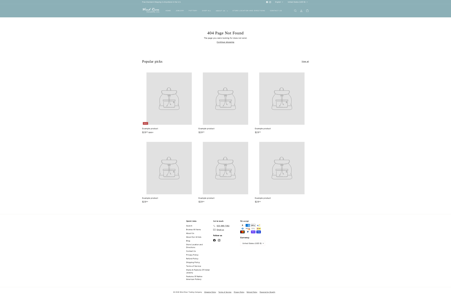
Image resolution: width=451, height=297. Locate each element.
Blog (188, 241)
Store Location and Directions (249, 11)
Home (168, 11)
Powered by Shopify (267, 292)
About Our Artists (193, 237)
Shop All (206, 11)
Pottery (193, 11)
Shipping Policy (193, 262)
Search (189, 226)
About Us (221, 11)
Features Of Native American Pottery (194, 277)
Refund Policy (192, 258)
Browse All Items (193, 229)
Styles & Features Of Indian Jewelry (198, 271)
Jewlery (180, 11)
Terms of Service (193, 266)
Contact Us (276, 11)
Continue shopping (225, 42)
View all (305, 61)
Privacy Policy (192, 255)
